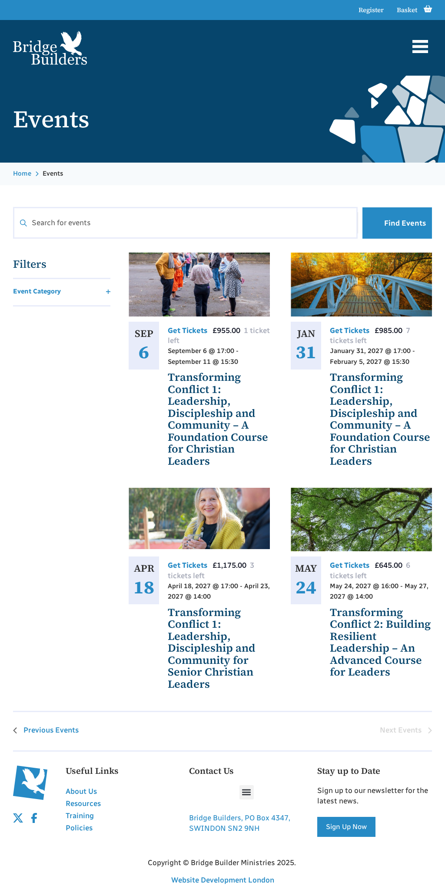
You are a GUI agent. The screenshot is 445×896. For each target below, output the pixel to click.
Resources (83, 803)
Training (80, 815)
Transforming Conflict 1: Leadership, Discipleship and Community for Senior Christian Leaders (212, 648)
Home (22, 173)
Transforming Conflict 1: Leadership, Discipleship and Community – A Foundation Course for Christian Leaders (218, 419)
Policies (79, 827)
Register (371, 9)
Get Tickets (188, 330)
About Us (81, 791)
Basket (407, 9)
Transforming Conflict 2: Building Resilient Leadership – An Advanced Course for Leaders (380, 642)
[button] (420, 48)
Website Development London (222, 880)
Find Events (405, 223)
